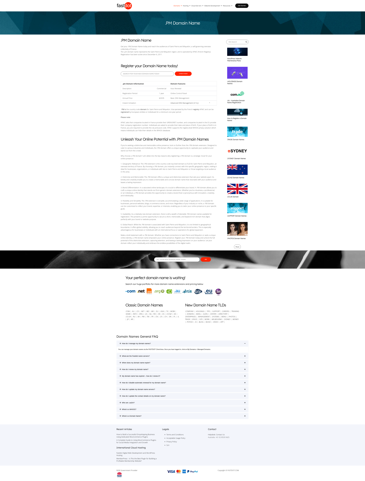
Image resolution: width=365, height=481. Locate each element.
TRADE (187, 319)
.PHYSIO (189, 322)
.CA (161, 316)
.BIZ (147, 311)
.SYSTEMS (215, 316)
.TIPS (208, 311)
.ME (152, 311)
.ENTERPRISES (190, 316)
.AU (133, 311)
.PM (143, 316)
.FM (154, 314)
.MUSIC (208, 322)
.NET (142, 311)
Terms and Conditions (175, 434)
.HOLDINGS (200, 311)
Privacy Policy (171, 441)
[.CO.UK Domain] (237, 189)
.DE (174, 314)
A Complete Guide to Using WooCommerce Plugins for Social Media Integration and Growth (136, 441)
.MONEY (235, 319)
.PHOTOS (232, 316)
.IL (178, 316)
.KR (132, 319)
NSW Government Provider (126, 470)
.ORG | (142, 314)
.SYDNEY (227, 319)
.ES (163, 314)
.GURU (205, 314)
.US (146, 314)
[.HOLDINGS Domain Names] (237, 73)
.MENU (223, 316)
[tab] (182, 343)
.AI (196, 322)
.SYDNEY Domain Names (236, 158)
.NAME (128, 314)
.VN (170, 316)
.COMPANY (189, 311)
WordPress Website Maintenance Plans (234, 59)
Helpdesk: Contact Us (216, 434)
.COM (127, 311)
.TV (167, 311)
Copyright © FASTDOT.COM (228, 470)
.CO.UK (128, 316)
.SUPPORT (216, 311)
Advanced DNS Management (182, 103)
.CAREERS (225, 311)
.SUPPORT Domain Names (236, 216)
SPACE (194, 319)
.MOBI (172, 311)
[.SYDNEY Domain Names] (237, 151)
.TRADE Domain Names (235, 139)
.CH (165, 316)
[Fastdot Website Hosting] (124, 6)
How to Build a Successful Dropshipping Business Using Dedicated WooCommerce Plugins (135, 435)
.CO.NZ (169, 314)
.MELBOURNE (216, 319)
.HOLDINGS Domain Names (234, 82)
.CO (137, 311)
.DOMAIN (190, 314)
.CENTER (213, 314)
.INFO (135, 314)
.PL (174, 316)
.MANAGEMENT (204, 316)
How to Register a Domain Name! (236, 119)
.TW (148, 316)
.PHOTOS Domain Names (236, 238)
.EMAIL (198, 314)
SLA (167, 445)
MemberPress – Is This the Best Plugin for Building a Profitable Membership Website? (136, 459)
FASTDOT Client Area (155, 349)
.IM (138, 316)
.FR (152, 316)
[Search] (246, 42)
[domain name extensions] (182, 292)
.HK (159, 314)
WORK (207, 319)
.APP (222, 322)
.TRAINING (235, 311)
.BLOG (201, 322)
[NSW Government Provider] (136, 475)
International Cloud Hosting (131, 447)
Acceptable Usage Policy (175, 438)
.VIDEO (215, 322)
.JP (128, 319)
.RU (134, 316)
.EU (157, 311)
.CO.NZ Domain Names (235, 178)
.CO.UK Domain (232, 197)
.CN (156, 316)
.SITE (201, 319)
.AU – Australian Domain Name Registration (236, 101)
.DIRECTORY (222, 314)
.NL (150, 314)
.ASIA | (162, 311)
